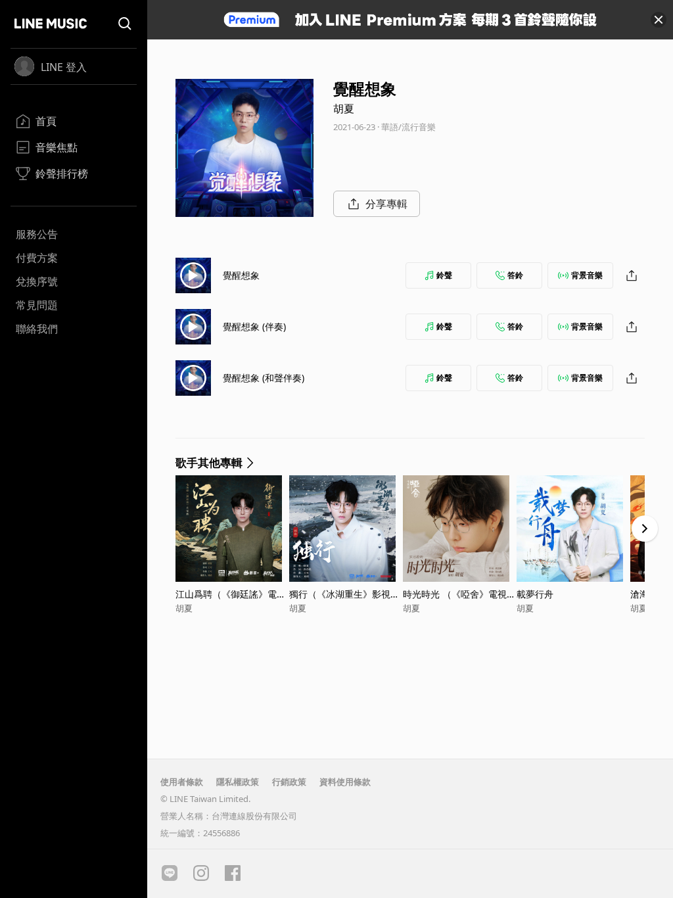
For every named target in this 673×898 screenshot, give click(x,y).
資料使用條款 (345, 782)
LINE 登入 (64, 67)
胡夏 (343, 108)
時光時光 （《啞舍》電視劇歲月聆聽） (459, 594)
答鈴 (515, 275)
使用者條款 (181, 782)
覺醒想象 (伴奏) (254, 326)
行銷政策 (289, 782)
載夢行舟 (535, 594)
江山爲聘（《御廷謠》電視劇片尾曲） (230, 594)
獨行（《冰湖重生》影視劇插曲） (344, 594)
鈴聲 (444, 275)
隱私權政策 (237, 782)
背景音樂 (587, 275)
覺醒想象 (241, 275)
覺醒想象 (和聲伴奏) (263, 377)
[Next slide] (645, 528)
